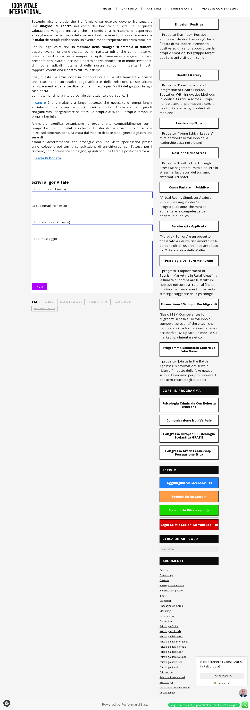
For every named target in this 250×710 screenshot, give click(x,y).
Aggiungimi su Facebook (186, 483)
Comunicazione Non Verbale (189, 420)
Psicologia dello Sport (171, 651)
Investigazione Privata (172, 585)
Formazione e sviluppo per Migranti (189, 304)
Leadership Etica (189, 123)
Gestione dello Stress (189, 153)
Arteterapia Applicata (189, 226)
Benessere (165, 570)
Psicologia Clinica (169, 626)
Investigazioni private (171, 590)
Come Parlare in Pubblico (189, 187)
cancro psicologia (71, 302)
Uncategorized (168, 692)
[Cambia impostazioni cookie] (6, 703)
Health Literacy (189, 75)
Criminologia (166, 575)
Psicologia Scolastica (171, 662)
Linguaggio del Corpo (171, 605)
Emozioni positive (189, 24)
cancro (49, 302)
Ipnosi (163, 595)
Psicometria (166, 672)
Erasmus (164, 580)
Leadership (166, 600)
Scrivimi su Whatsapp (186, 510)
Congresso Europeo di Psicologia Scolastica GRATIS (189, 435)
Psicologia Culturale (170, 631)
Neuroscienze (167, 616)
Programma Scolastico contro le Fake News (189, 349)
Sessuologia (166, 682)
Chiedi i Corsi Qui (223, 675)
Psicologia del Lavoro (171, 636)
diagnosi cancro (98, 302)
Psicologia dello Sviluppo (173, 656)
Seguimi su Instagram (189, 496)
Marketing (165, 611)
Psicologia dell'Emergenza (174, 641)
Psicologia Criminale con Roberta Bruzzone (189, 405)
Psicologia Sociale (169, 667)
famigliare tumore (44, 308)
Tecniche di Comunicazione (175, 687)
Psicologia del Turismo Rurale (189, 261)
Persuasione (166, 621)
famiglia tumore (123, 302)
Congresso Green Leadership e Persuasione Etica (189, 452)
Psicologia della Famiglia (173, 646)
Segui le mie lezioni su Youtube (186, 525)
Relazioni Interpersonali (172, 677)
